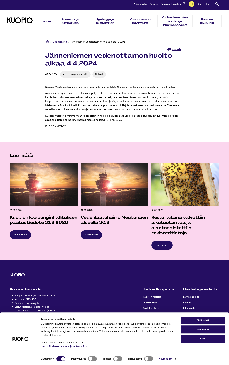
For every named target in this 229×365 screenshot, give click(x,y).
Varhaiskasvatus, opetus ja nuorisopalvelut (175, 21)
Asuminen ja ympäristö (70, 21)
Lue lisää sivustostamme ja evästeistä (63, 346)
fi (192, 4)
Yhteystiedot (140, 4)
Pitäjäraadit (189, 308)
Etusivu (45, 21)
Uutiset (99, 74)
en (200, 4)
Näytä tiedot (165, 359)
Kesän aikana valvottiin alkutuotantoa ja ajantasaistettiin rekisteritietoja (178, 225)
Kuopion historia (152, 297)
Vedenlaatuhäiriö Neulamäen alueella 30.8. (114, 220)
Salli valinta (203, 329)
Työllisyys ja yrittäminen (105, 21)
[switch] (92, 358)
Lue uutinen (20, 235)
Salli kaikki (203, 320)
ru (208, 4)
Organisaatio (150, 303)
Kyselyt (187, 303)
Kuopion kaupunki (207, 21)
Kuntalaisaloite (191, 297)
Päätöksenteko (151, 308)
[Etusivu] (47, 42)
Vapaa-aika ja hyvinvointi (140, 21)
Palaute (154, 4)
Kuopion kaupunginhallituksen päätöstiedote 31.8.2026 (43, 220)
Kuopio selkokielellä (171, 4)
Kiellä (203, 338)
